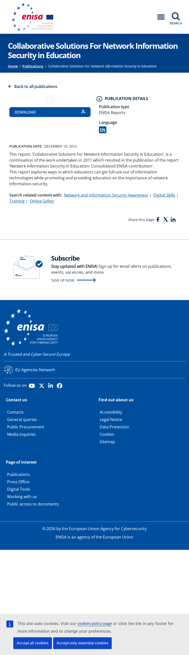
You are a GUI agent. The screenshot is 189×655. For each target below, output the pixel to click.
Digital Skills (164, 195)
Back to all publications (35, 86)
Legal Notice (111, 419)
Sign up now (62, 280)
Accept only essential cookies (82, 643)
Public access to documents (33, 504)
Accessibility (111, 412)
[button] (161, 17)
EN (102, 130)
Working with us (22, 496)
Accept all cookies (32, 643)
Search (176, 23)
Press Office (18, 482)
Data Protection (114, 427)
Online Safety (42, 201)
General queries (22, 419)
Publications (32, 66)
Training (17, 201)
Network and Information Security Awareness (106, 195)
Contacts (15, 412)
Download (25, 112)
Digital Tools (18, 489)
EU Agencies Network (35, 369)
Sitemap (107, 441)
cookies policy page (94, 623)
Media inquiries (21, 434)
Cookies (107, 434)
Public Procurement (25, 427)
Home (13, 66)
